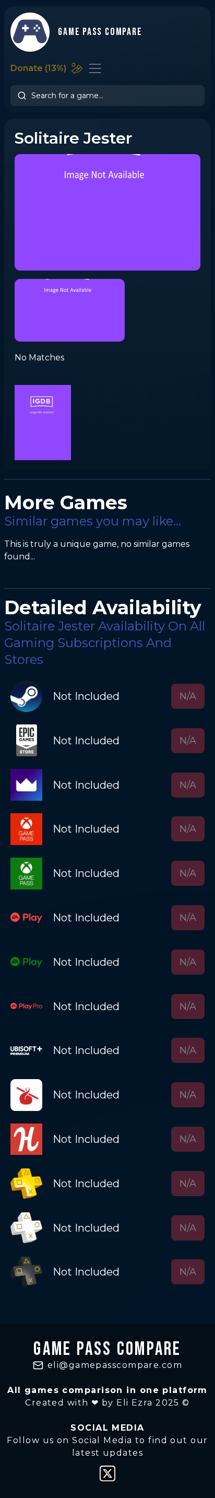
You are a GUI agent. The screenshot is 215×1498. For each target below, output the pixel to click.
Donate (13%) (38, 68)
